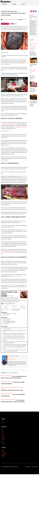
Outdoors (3, 457)
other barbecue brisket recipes (20, 127)
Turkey (2, 433)
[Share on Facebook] (12, 24)
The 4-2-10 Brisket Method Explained (33, 90)
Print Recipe (5, 303)
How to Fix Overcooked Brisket (32, 77)
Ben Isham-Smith (5, 19)
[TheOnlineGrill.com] (5, 1)
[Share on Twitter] (14, 24)
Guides (14, 4)
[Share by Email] (16, 24)
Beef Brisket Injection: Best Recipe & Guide (33, 53)
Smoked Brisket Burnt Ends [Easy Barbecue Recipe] (33, 103)
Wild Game (3, 439)
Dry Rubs (2, 442)
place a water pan (11, 285)
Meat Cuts (3, 455)
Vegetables (3, 437)
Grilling (2, 449)
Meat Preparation (4, 454)
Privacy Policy (27, 466)
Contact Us (3, 422)
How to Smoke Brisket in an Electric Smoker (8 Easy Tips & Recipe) (13, 377)
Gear (23, 4)
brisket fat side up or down (15, 276)
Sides (2, 440)
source (4, 268)
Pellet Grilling (3, 452)
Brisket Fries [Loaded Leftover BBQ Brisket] (12, 383)
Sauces (2, 443)
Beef (2, 429)
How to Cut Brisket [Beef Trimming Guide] (13, 395)
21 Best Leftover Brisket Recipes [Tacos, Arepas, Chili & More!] (12, 401)
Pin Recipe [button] (12, 303)
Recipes (4, 4)
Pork (2, 430)
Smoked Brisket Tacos (33, 65)
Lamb (2, 436)
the (23, 176)
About (2, 421)
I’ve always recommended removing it (9, 124)
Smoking (2, 451)
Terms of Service (34, 466)
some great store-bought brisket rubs (9, 252)
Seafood (2, 434)
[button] (10, 24)
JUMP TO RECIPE (4, 23)
